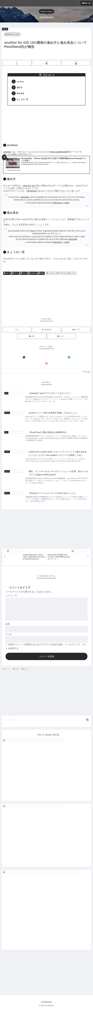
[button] (76, 62)
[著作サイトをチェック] (24, 357)
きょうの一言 (22, 99)
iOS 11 (8, 273)
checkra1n (32, 191)
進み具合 (20, 93)
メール (8, 634)
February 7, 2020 (61, 242)
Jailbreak (34, 273)
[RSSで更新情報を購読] (46, 363)
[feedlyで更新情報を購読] (69, 357)
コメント (11, 595)
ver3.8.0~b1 (29, 185)
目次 (45, 75)
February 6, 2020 (61, 203)
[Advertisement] (46, 123)
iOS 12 (16, 273)
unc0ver (20, 81)
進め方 (19, 87)
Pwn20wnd (63, 273)
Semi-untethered (58, 152)
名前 (7, 624)
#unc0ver (24, 197)
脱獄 (42, 273)
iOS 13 (25, 273)
